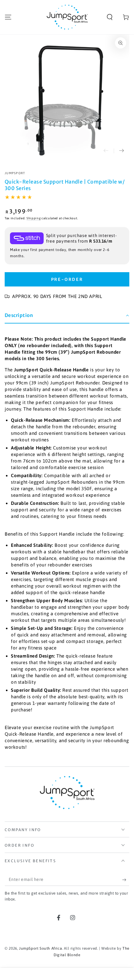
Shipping (33, 218)
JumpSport (15, 173)
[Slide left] (106, 151)
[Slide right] (121, 151)
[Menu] (8, 17)
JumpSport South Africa (40, 948)
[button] (110, 17)
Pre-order (67, 279)
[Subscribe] (125, 880)
